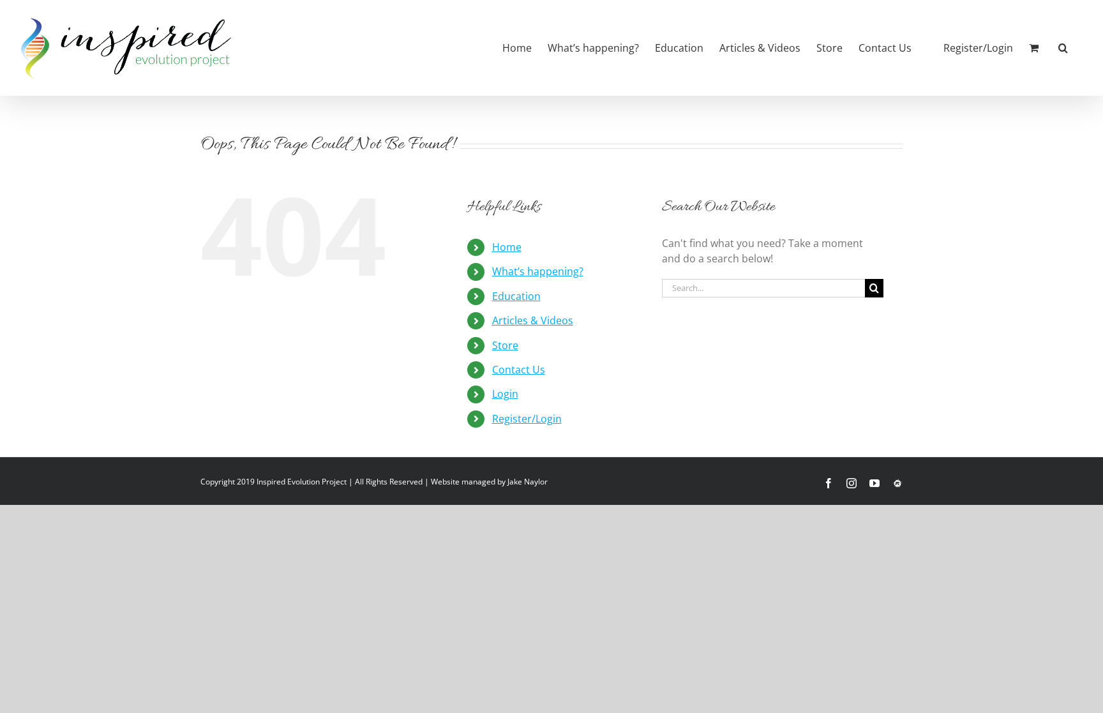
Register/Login (527, 419)
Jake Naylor (527, 481)
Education (516, 296)
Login (505, 394)
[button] (1063, 48)
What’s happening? (537, 271)
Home (506, 247)
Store (505, 345)
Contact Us (518, 370)
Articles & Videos (532, 320)
